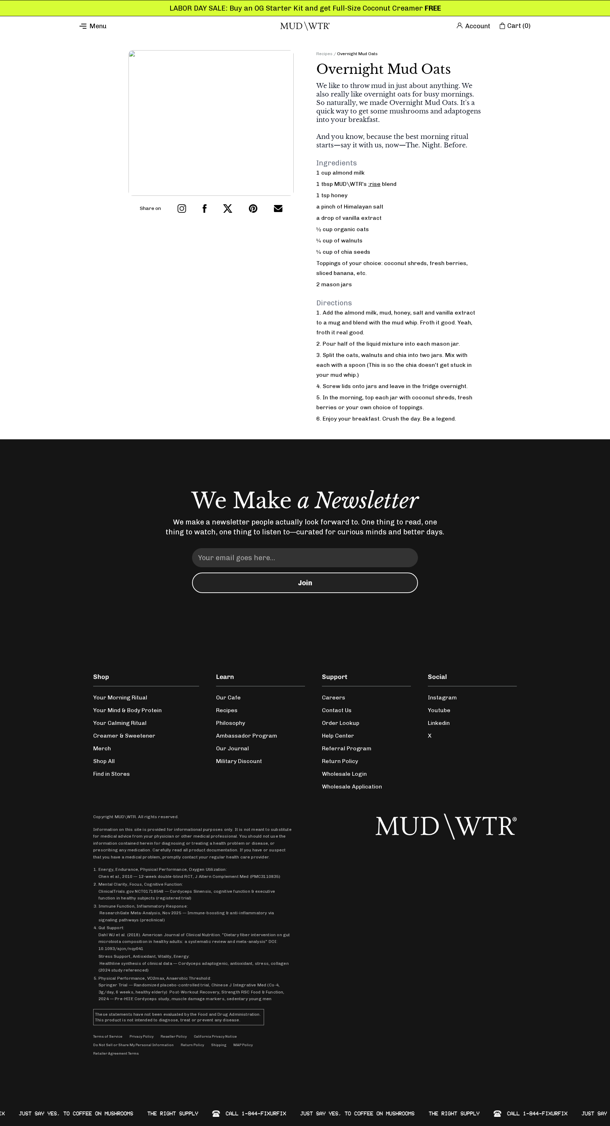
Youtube (439, 710)
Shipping (218, 1045)
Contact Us (337, 710)
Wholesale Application (352, 786)
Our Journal (232, 748)
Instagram (442, 697)
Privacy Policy (142, 1036)
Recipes (324, 53)
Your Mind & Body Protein (127, 710)
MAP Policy (243, 1045)
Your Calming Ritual (119, 723)
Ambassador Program (246, 735)
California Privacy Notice (215, 1036)
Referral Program (346, 748)
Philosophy (230, 723)
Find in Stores (111, 773)
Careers (333, 697)
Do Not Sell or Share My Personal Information (133, 1045)
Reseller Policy (174, 1036)
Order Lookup (340, 723)
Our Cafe (228, 697)
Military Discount (239, 761)
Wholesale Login (344, 773)
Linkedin (439, 723)
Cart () (519, 26)
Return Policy (340, 761)
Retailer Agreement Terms (116, 1053)
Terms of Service (107, 1036)
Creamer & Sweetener (124, 735)
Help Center (338, 735)
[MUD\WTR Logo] (305, 26)
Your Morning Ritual (120, 697)
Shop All (104, 761)
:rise (374, 184)
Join (305, 583)
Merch (102, 748)
